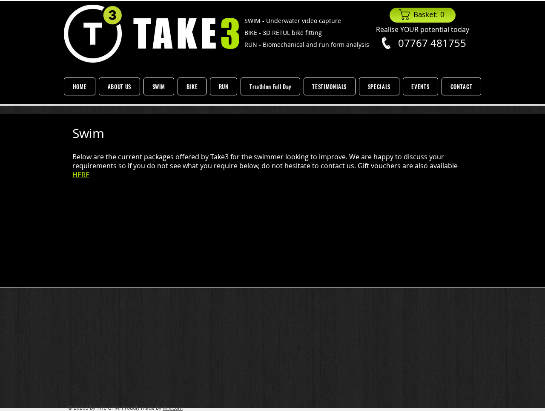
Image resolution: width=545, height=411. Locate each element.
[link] (424, 14)
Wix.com (173, 407)
